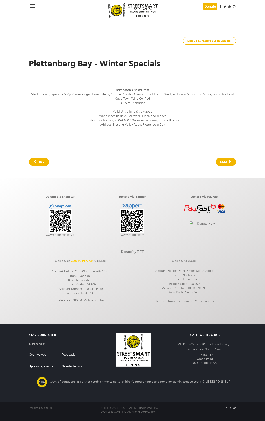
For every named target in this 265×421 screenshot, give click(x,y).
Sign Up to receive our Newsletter (209, 40)
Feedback (68, 354)
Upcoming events (41, 366)
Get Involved (37, 354)
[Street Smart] (134, 349)
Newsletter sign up (74, 366)
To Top (232, 407)
